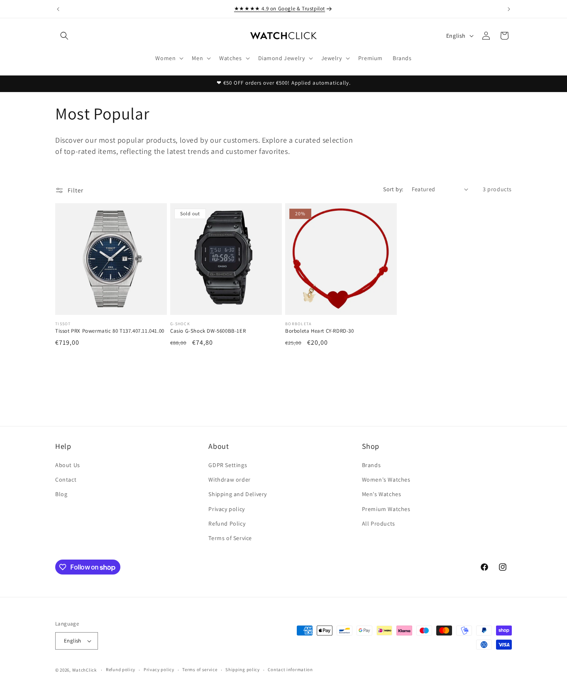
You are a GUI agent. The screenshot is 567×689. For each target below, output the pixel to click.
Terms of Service (230, 538)
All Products (378, 523)
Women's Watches (386, 479)
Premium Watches (386, 509)
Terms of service (199, 669)
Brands (371, 465)
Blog (61, 494)
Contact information (290, 669)
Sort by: (393, 189)
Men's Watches (381, 494)
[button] (64, 36)
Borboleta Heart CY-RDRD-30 (319, 331)
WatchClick (84, 670)
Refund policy (120, 669)
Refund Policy (226, 523)
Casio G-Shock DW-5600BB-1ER (208, 331)
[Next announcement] (509, 9)
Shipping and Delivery (237, 494)
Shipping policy (242, 669)
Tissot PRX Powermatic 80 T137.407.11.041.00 (109, 331)
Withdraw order (229, 479)
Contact (65, 479)
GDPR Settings (227, 465)
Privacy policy (226, 509)
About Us (67, 465)
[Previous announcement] (58, 9)
